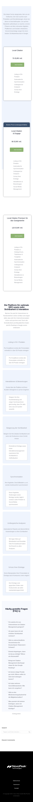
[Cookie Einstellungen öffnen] (3, 800)
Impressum (16, 784)
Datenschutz (16, 780)
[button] (7, 719)
